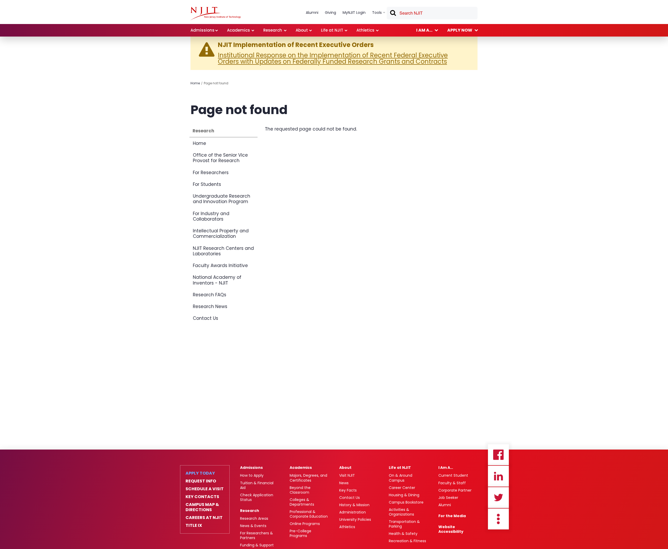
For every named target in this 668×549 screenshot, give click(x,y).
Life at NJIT (400, 467)
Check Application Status (256, 497)
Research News (210, 306)
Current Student (453, 475)
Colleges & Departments (302, 502)
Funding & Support (257, 545)
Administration (352, 512)
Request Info (201, 481)
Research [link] (272, 30)
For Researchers (211, 172)
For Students (207, 184)
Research (203, 131)
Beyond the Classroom (300, 490)
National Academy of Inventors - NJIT (217, 280)
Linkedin (498, 476)
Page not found (216, 83)
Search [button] (393, 13)
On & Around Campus (400, 477)
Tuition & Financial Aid (256, 485)
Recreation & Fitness (407, 541)
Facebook (498, 454)
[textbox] (432, 13)
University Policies (355, 519)
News (344, 483)
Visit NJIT (347, 475)
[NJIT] (215, 13)
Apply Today (200, 473)
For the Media (452, 515)
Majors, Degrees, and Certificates (308, 477)
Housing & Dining (404, 495)
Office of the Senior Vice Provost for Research (220, 158)
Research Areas (254, 518)
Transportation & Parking (404, 524)
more (498, 519)
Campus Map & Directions (202, 507)
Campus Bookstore (406, 502)
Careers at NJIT (204, 517)
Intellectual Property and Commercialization (221, 233)
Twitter (498, 497)
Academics (301, 467)
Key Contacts (202, 496)
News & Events (253, 525)
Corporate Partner (455, 490)
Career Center (402, 487)
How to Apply (252, 475)
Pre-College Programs (300, 533)
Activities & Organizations (401, 512)
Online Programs (305, 523)
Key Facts (348, 490)
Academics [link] (238, 30)
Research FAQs (209, 295)
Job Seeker (448, 497)
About (345, 467)
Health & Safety (403, 533)
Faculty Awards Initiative (220, 265)
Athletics (347, 526)
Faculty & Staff (452, 483)
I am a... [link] (424, 30)
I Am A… (445, 467)
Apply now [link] (459, 30)
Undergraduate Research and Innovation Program (221, 199)
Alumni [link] (312, 12)
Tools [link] (377, 12)
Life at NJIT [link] (332, 30)
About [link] (302, 30)
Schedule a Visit (205, 489)
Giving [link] (330, 12)
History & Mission (354, 505)
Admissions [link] (202, 30)
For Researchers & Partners (256, 535)
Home (195, 83)
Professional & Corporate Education (309, 514)
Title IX (194, 525)
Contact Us (205, 318)
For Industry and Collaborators (211, 216)
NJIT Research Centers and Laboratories (223, 251)
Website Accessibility (450, 529)
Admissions (251, 467)
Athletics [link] (365, 30)
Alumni (444, 505)
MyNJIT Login (354, 12)
